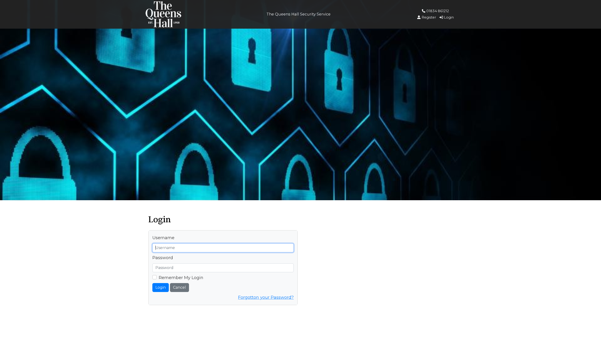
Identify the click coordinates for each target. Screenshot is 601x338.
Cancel (179, 287)
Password (162, 257)
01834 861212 (437, 11)
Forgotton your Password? (266, 297)
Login (160, 287)
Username (163, 237)
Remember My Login (181, 277)
